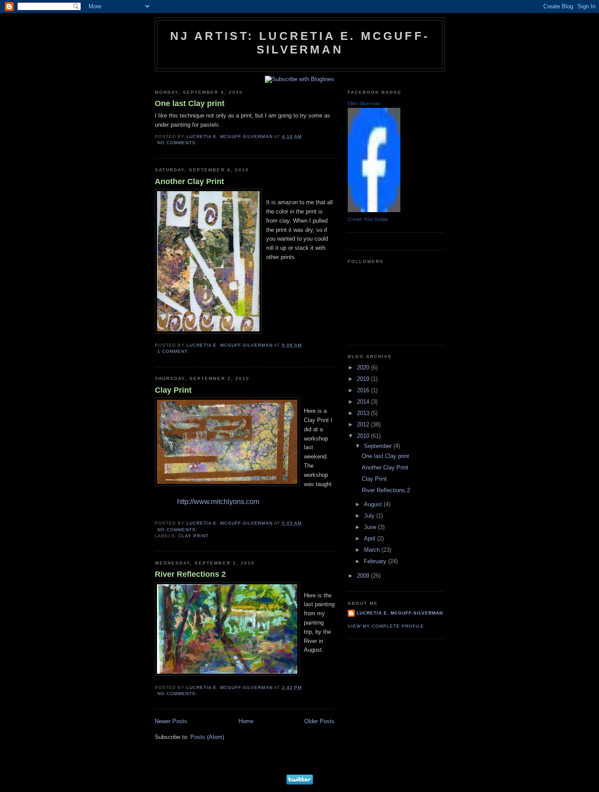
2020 (364, 367)
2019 (364, 379)
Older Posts (319, 721)
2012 (364, 424)
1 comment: (174, 351)
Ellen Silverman (364, 103)
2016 (364, 390)
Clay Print (173, 390)
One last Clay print (190, 103)
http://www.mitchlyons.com (218, 501)
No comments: (178, 142)
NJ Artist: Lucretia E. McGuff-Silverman (300, 42)
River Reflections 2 (190, 574)
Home (246, 721)
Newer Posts (171, 721)
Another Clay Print (189, 181)
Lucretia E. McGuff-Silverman (400, 613)
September (378, 446)
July (370, 515)
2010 (364, 436)
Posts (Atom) (207, 737)
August (374, 504)
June (371, 527)
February (376, 561)
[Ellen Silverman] (374, 210)
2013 (364, 413)
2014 (364, 401)
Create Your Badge (368, 219)
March (373, 550)
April (370, 538)
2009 (364, 575)
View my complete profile (386, 626)
